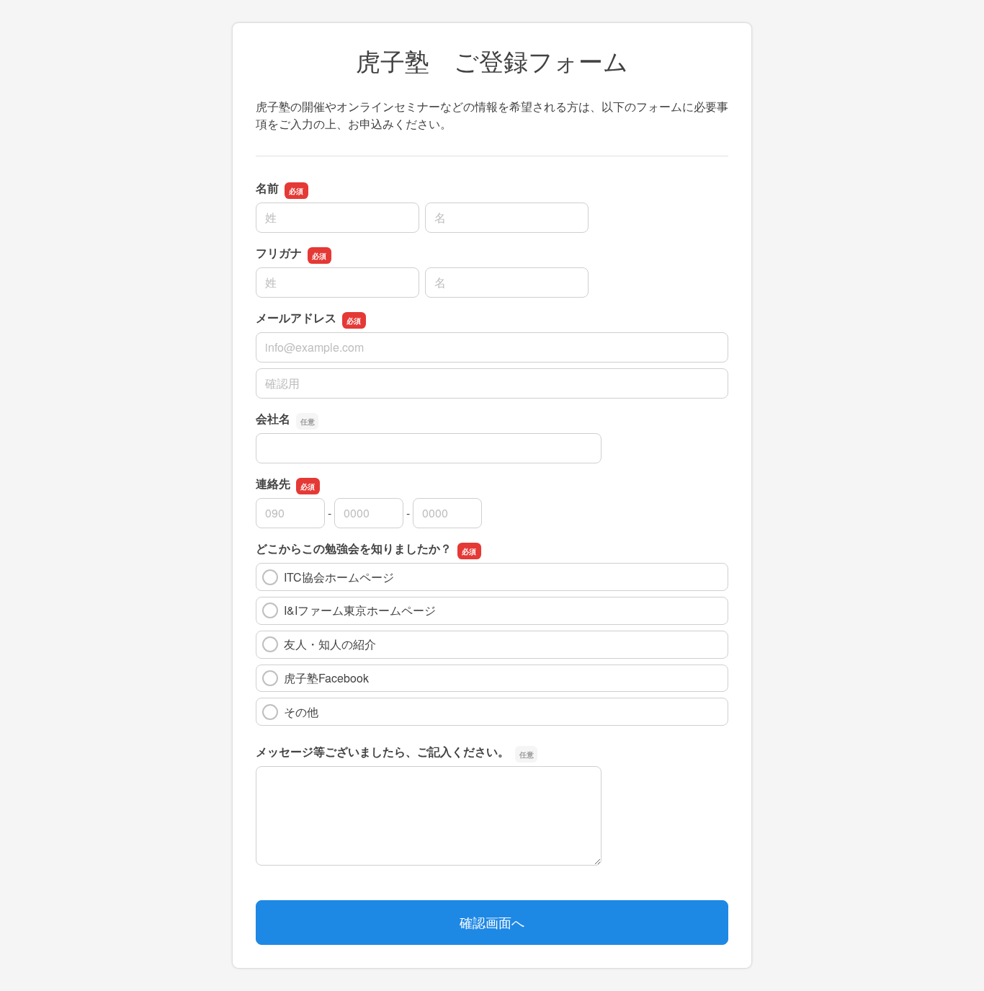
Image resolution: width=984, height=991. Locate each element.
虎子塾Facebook (326, 678)
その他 (301, 711)
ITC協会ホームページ (339, 577)
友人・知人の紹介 (330, 644)
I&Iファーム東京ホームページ (360, 610)
